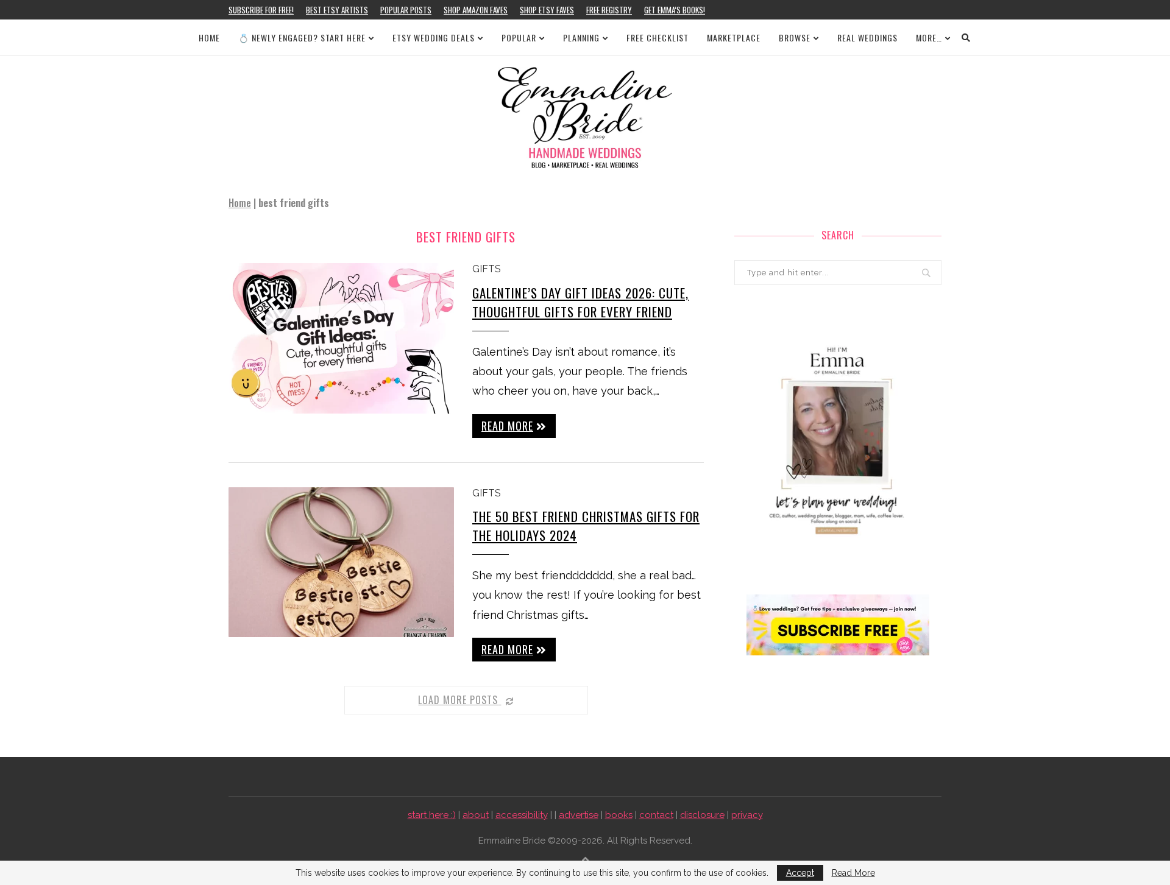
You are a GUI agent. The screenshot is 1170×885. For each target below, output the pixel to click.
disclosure (702, 814)
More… (929, 37)
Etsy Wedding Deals (433, 37)
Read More (853, 873)
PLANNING (581, 37)
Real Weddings (867, 37)
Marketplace (733, 37)
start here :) (432, 814)
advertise (578, 814)
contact (656, 814)
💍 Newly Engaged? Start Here (302, 37)
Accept (800, 873)
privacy (747, 814)
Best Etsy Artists (337, 10)
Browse (794, 37)
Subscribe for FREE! (261, 10)
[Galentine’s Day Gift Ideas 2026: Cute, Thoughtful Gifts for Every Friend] (341, 338)
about (476, 814)
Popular (519, 37)
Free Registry (609, 10)
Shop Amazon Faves (476, 10)
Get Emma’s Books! (674, 10)
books (619, 814)
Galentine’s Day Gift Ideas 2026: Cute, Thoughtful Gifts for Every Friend (580, 302)
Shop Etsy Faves (547, 10)
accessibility (521, 814)
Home (209, 37)
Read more (507, 426)
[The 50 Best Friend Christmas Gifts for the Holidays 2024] (341, 562)
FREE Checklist (657, 37)
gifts (486, 269)
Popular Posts (405, 10)
